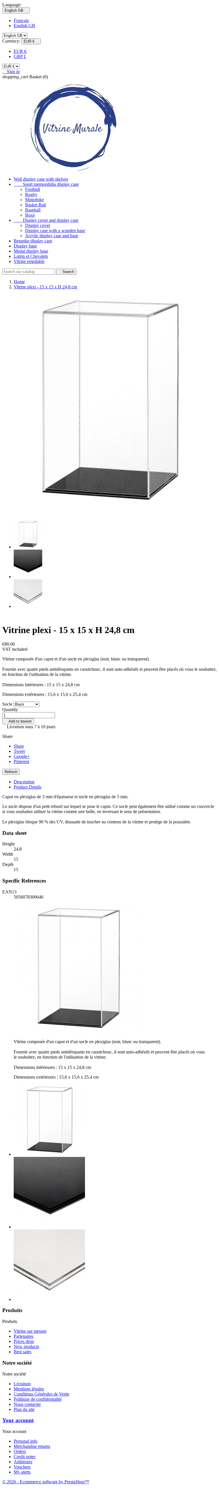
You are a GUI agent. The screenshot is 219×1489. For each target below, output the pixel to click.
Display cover (37, 225)
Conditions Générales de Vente (41, 1394)
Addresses (23, 1461)
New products (26, 1346)
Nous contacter (27, 1404)
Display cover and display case (46, 220)
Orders (20, 1451)
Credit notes (24, 1456)
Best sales (22, 1351)
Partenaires (23, 1336)
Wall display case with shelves (41, 179)
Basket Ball (35, 204)
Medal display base (31, 251)
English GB (24, 25)
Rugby (31, 194)
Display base (25, 245)
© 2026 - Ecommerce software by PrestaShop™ (45, 1481)
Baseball (32, 209)
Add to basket (18, 721)
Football (32, 189)
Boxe (30, 215)
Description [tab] (24, 781)
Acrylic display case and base (51, 235)
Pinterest (21, 761)
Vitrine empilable (29, 261)
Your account (18, 1420)
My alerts (22, 1472)
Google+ (22, 756)
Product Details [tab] (27, 787)
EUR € (20, 51)
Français (21, 20)
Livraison (22, 1383)
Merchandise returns (32, 1446)
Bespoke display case (33, 240)
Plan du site (24, 1409)
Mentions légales (29, 1388)
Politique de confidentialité (38, 1399)
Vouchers (22, 1466)
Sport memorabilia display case (46, 184)
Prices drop (24, 1341)
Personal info (25, 1441)
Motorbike (34, 199)
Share (19, 746)
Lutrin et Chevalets (31, 256)
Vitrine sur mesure (30, 1331)
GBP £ (20, 56)
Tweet (19, 751)
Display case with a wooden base (55, 230)
